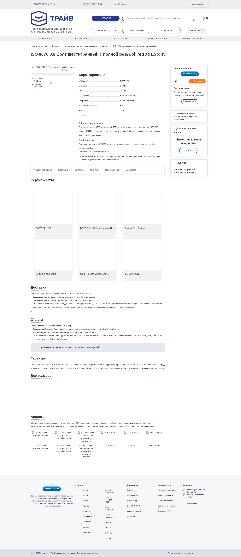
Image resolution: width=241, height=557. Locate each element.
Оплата (78, 170)
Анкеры (86, 527)
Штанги (107, 528)
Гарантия (131, 517)
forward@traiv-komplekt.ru (107, 329)
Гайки (85, 501)
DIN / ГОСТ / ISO (133, 506)
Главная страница (39, 46)
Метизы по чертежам (166, 506)
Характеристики (43, 170)
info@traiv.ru (191, 497)
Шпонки (108, 538)
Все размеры (112, 170)
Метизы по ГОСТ (164, 511)
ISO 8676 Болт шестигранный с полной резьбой (134, 46)
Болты (105, 46)
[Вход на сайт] (181, 4)
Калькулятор (132, 501)
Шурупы (86, 511)
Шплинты (108, 533)
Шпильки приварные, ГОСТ (109, 500)
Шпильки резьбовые (109, 491)
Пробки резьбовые (109, 508)
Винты (86, 490)
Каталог (55, 46)
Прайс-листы (132, 495)
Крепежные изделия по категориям (80, 46)
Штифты (108, 522)
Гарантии (94, 170)
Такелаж (86, 532)
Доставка (63, 170)
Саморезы (87, 517)
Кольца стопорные (109, 516)
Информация (192, 503)
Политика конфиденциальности (180, 553)
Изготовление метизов (167, 490)
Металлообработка (165, 495)
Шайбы (86, 506)
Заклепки (87, 522)
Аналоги (131, 170)
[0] (204, 18)
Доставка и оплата (134, 511)
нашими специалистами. (143, 426)
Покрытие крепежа (165, 501)
